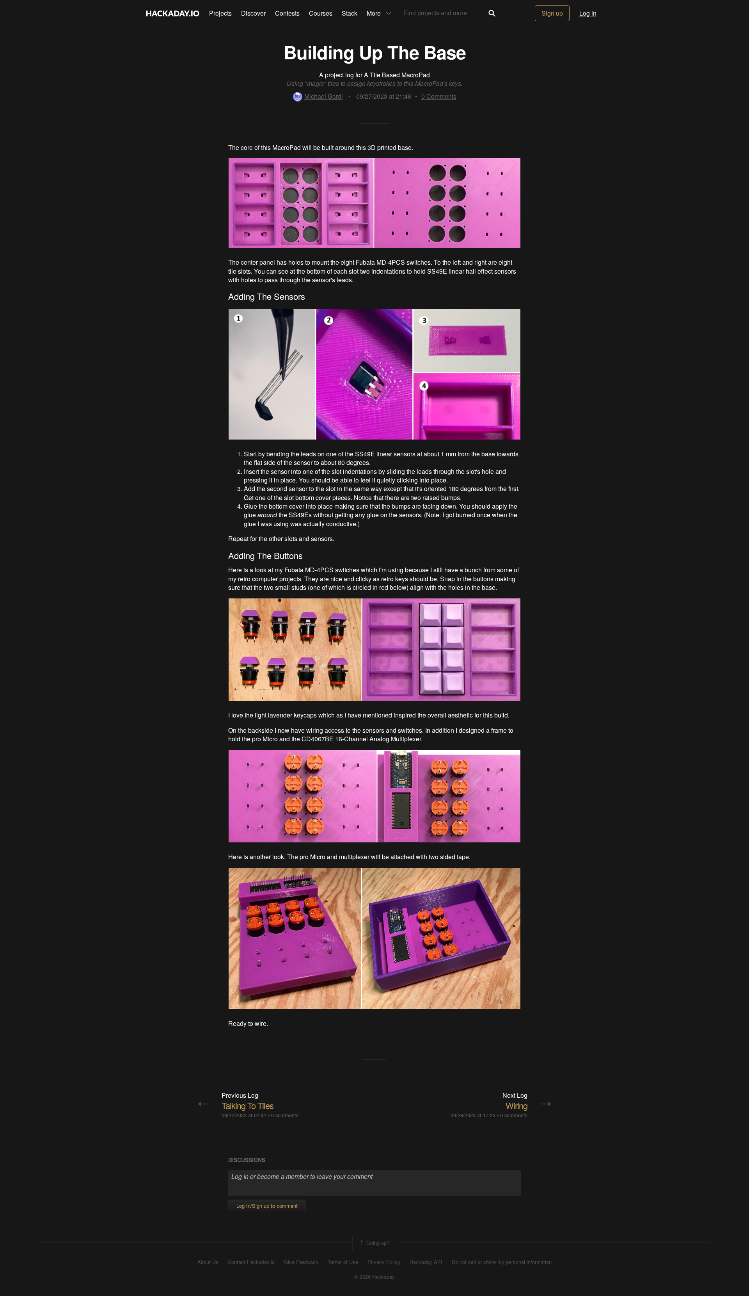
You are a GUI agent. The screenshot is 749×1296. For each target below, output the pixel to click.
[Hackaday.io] (172, 13)
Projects (220, 13)
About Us (207, 1262)
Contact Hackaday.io (251, 1262)
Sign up (552, 13)
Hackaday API (426, 1262)
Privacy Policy (383, 1262)
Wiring (516, 1105)
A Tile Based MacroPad (397, 74)
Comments (438, 96)
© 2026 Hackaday (374, 1276)
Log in (587, 13)
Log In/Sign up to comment (267, 1205)
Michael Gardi (323, 96)
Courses (320, 13)
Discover (253, 13)
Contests (287, 13)
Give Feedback (301, 1262)
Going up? (377, 1242)
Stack (349, 13)
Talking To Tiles (247, 1105)
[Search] (492, 13)
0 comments (284, 1115)
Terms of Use (343, 1262)
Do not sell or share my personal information (502, 1262)
